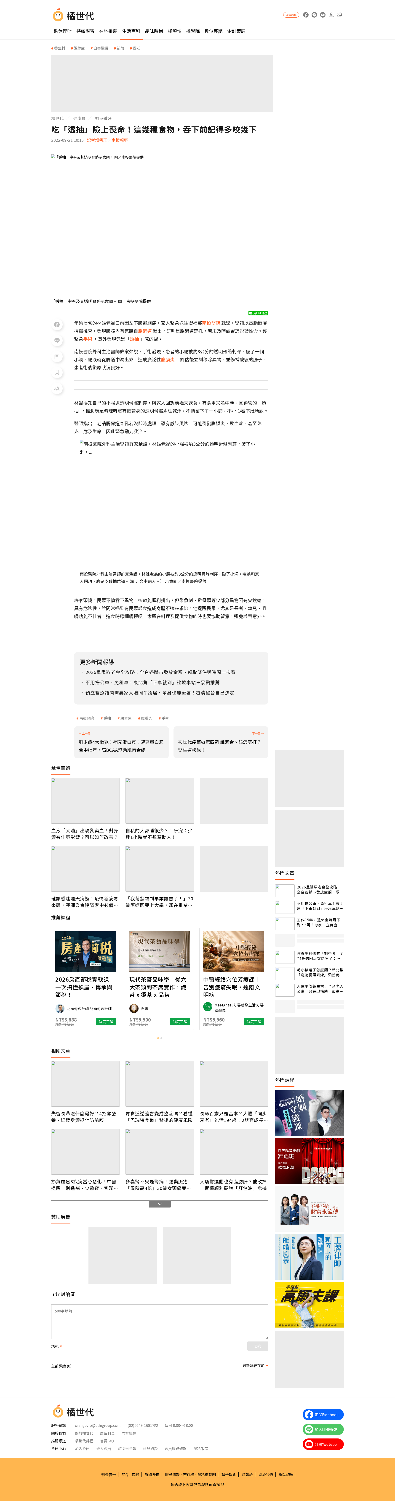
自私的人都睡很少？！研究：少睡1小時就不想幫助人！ (159, 833)
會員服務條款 (176, 1448)
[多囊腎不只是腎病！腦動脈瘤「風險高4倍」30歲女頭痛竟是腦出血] (159, 1152)
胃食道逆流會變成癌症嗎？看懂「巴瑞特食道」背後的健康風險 (159, 1116)
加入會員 (82, 1448)
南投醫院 (86, 718)
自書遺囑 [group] (100, 48)
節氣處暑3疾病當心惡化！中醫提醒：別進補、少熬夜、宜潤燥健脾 (84, 1184)
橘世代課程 (84, 1440)
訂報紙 (247, 1474)
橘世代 (57, 118)
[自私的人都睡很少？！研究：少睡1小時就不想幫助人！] (159, 801)
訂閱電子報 (127, 1448)
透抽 (107, 718)
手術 (165, 718)
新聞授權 (152, 1474)
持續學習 (85, 31)
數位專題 (213, 31)
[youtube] (322, 15)
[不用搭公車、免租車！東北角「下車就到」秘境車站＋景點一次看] (285, 907)
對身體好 (103, 118)
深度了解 (106, 1021)
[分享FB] (57, 324)
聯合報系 (229, 1474)
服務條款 (172, 1474)
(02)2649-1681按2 (143, 1425)
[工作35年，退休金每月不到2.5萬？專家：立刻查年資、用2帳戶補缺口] (285, 923)
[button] (339, 15)
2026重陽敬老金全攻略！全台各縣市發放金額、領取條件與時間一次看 (320, 889)
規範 (55, 1346)
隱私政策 (200, 1448)
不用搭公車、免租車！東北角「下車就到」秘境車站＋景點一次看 (320, 906)
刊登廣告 (108, 1474)
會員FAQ (107, 1440)
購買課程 (291, 15)
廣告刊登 (107, 1433)
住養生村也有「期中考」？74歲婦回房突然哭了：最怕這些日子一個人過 (320, 956)
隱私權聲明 (207, 1474)
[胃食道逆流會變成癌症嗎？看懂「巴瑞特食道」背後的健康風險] (159, 1084)
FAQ (125, 1474)
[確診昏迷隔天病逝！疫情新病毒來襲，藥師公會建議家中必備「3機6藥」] (85, 869)
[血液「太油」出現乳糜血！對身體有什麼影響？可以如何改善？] (85, 801)
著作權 (188, 1474)
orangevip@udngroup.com (98, 1425)
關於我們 (266, 1474)
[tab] (158, 1038)
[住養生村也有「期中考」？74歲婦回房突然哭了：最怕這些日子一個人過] (285, 957)
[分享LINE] (57, 340)
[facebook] (306, 15)
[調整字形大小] (57, 388)
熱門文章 (284, 873)
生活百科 (131, 31)
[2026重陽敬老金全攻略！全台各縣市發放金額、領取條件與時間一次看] (285, 890)
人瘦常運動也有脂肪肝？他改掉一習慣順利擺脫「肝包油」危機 (233, 1184)
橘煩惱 (174, 31)
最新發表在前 (253, 1365)
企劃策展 (236, 31)
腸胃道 (125, 718)
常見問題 (150, 1448)
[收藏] (57, 372)
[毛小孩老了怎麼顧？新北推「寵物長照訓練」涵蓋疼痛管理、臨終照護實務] (285, 973)
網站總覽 (286, 1474)
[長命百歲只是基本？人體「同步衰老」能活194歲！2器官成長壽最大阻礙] (234, 1084)
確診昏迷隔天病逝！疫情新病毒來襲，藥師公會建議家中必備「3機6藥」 (84, 901)
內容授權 (129, 1433)
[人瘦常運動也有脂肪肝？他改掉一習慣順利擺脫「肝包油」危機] (234, 1152)
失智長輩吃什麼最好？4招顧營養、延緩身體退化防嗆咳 (83, 1116)
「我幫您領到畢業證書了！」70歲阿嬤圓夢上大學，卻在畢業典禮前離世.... (159, 901)
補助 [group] (120, 48)
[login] (331, 15)
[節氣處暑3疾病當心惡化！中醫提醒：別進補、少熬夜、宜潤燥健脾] (85, 1152)
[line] (314, 15)
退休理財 (62, 31)
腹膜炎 (146, 718)
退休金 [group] (79, 48)
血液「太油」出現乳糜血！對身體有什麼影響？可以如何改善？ (84, 833)
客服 (135, 1474)
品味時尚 (154, 31)
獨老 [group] (136, 48)
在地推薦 (108, 31)
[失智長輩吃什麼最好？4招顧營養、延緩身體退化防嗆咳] (85, 1084)
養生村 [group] (59, 48)
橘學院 (193, 31)
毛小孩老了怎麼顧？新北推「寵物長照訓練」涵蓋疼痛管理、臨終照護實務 (320, 972)
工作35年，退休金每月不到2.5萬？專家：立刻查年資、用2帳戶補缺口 (319, 922)
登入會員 (103, 1448)
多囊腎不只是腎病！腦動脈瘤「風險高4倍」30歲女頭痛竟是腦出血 (158, 1184)
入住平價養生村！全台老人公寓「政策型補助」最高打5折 (320, 989)
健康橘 (79, 118)
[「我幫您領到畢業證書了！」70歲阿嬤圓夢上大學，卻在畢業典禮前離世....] (159, 869)
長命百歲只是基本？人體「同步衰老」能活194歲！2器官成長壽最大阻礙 (234, 1116)
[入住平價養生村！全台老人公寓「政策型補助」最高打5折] (285, 990)
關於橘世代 (84, 1433)
